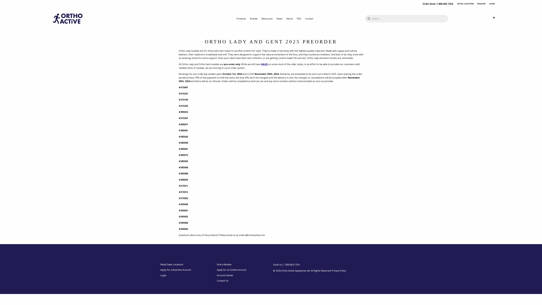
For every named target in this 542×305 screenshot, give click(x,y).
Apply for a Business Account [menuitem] (175, 269)
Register (481, 4)
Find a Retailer (224, 264)
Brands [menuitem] (254, 18)
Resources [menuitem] (267, 18)
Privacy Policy (339, 270)
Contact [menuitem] (309, 18)
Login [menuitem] (163, 275)
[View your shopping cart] (492, 18)
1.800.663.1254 (292, 264)
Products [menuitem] (241, 18)
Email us (277, 264)
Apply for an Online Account (231, 269)
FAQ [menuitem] (299, 18)
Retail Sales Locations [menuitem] (171, 264)
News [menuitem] (279, 18)
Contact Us (222, 280)
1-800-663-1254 (444, 3)
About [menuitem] (289, 18)
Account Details (225, 275)
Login (492, 4)
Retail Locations (465, 4)
